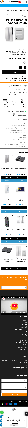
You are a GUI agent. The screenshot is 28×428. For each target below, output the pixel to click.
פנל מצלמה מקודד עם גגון (7, 229)
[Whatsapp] (1, 412)
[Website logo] (14, 2)
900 (23, 235)
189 (6, 174)
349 (24, 63)
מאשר (14, 425)
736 (19, 174)
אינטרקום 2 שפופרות (21, 229)
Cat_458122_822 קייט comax (7, 260)
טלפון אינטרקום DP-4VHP (7, 168)
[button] (20, 180)
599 (5, 204)
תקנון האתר (24, 328)
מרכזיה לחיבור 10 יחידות (20, 168)
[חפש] (24, 2)
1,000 (23, 174)
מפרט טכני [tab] (24, 119)
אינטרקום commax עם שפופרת (20, 199)
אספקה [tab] (17, 119)
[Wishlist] (1, 2)
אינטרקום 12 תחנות (7, 199)
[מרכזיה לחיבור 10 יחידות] (20, 163)
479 (19, 235)
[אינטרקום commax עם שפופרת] (20, 194)
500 (25, 61)
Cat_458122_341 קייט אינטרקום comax (20, 260)
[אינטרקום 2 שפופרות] (20, 224)
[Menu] (27, 2)
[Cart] (3, 2)
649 (6, 235)
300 (10, 174)
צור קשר (25, 326)
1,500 (24, 204)
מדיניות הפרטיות (15, 423)
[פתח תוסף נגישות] (26, 414)
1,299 (19, 204)
